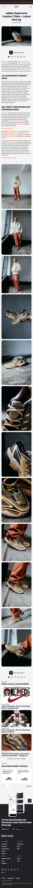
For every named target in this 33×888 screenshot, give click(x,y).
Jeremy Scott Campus (22, 63)
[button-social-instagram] (12, 57)
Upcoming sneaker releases (14, 766)
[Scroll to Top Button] (29, 801)
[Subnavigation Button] (2, 7)
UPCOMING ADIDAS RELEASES (9, 158)
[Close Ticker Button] (30, 2)
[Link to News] (5, 7)
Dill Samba (23, 134)
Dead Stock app (13, 142)
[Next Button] (8, 786)
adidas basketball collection (10, 133)
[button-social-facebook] (15, 57)
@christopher (5, 61)
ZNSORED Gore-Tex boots (15, 131)
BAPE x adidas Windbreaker (12, 134)
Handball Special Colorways (8, 136)
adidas (20, 150)
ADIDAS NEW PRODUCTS (7, 128)
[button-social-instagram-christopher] (9, 57)
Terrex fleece (26, 133)
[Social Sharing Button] (11, 52)
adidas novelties (20, 124)
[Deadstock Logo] (16, 7)
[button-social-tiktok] (21, 57)
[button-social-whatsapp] (18, 57)
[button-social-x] (24, 57)
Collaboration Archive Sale (23, 69)
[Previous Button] (3, 786)
